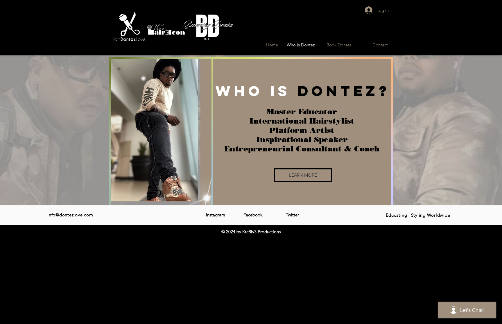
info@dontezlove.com (70, 215)
